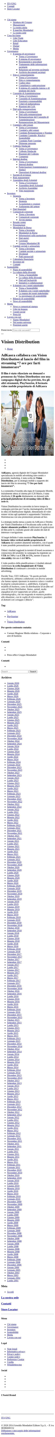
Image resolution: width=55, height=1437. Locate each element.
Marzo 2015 (12, 1036)
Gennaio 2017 (13, 983)
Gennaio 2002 (13, 1278)
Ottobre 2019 (13, 896)
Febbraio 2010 (14, 1196)
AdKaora (11, 611)
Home (10, 349)
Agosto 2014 (13, 1054)
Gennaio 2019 (13, 920)
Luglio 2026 (12, 686)
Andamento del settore (29, 206)
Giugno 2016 (13, 999)
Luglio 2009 (12, 1215)
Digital (16, 46)
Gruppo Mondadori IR (29, 243)
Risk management (21, 177)
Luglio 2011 (12, 1151)
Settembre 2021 (14, 838)
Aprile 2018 (12, 944)
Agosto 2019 (13, 901)
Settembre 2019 (14, 899)
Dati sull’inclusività (28, 280)
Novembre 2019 (14, 893)
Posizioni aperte (20, 325)
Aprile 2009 (12, 1222)
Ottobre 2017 (13, 959)
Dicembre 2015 (14, 1015)
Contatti (10, 6)
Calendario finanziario (23, 259)
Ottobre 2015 (13, 1020)
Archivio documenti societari (32, 72)
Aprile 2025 (12, 725)
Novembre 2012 (14, 1109)
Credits (10, 1362)
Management (19, 25)
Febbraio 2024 (14, 762)
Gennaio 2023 (13, 796)
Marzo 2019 (12, 915)
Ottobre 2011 (13, 1144)
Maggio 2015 (13, 1030)
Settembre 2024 (14, 743)
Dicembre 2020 (14, 862)
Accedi (10, 1292)
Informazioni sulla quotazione (32, 235)
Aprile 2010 (12, 1191)
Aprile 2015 (12, 1033)
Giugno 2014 (13, 1059)
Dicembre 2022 (14, 799)
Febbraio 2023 (14, 793)
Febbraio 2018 (14, 949)
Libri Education (20, 40)
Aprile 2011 (12, 1159)
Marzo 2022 (12, 822)
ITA (9, 3)
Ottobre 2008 (13, 1238)
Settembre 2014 (14, 1051)
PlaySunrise (12, 616)
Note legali (12, 1349)
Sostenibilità (12, 267)
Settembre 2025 (14, 712)
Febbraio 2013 (14, 1101)
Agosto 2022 (13, 809)
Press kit (17, 314)
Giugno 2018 (13, 938)
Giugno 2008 (13, 1249)
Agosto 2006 (13, 1267)
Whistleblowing (14, 1364)
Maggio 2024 (13, 754)
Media (16, 48)
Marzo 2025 (12, 728)
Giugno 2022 (13, 815)
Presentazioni (19, 225)
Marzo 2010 (12, 1194)
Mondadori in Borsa (22, 227)
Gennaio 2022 (13, 828)
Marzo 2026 (12, 696)
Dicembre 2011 (14, 1138)
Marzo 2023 (12, 791)
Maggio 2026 (13, 691)
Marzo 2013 (12, 1099)
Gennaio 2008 (13, 1262)
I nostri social (19, 312)
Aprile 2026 (12, 693)
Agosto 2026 (13, 683)
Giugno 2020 (13, 875)
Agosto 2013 (13, 1086)
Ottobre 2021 (13, 836)
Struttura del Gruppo (22, 22)
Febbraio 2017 (14, 980)
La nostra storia (20, 27)
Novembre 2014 (14, 1046)
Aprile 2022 (12, 820)
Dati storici (24, 238)
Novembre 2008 (14, 1236)
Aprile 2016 (12, 1004)
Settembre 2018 (14, 930)
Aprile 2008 (12, 1254)
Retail (15, 43)
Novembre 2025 (14, 707)
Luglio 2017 (12, 967)
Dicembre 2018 (14, 922)
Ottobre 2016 (13, 991)
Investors (11, 193)
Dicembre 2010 (14, 1170)
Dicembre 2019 (14, 891)
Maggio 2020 (13, 878)
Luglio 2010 (12, 1183)
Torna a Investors (27, 198)
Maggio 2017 (13, 972)
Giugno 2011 (13, 1154)
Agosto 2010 (13, 1180)
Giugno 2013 (13, 1091)
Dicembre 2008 (14, 1233)
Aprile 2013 (12, 1096)
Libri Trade (18, 38)
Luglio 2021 (12, 843)
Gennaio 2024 (13, 765)
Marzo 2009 (12, 1225)
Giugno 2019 (13, 907)
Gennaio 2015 (13, 1041)
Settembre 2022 (14, 807)
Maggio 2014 (13, 1062)
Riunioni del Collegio (29, 154)
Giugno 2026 (13, 688)
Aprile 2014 (12, 1065)
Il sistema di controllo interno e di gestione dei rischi (34, 89)
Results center (19, 222)
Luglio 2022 (12, 812)
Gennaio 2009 (13, 1230)
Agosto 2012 (13, 1117)
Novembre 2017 (14, 957)
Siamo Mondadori (21, 319)
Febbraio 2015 (14, 1038)
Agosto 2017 (13, 965)
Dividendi (23, 254)
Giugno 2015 (13, 1028)
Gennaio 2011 (13, 1167)
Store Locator (13, 9)
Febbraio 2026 (14, 699)
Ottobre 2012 (13, 1112)
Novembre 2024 (14, 738)
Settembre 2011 (14, 1146)
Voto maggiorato (26, 190)
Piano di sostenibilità (22, 269)
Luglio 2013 (12, 1088)
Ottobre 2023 (13, 772)
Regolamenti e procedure (30, 62)
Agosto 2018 (13, 933)
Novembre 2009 (14, 1204)
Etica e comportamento (23, 75)
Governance (12, 51)
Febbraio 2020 (14, 886)
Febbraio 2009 (14, 1228)
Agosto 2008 (13, 1244)
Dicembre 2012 (14, 1107)
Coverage (23, 241)
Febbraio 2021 (14, 857)
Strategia (17, 196)
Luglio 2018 (12, 936)
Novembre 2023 (14, 770)
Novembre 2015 (14, 1017)
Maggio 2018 (13, 941)
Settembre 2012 (14, 1115)
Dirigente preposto (27, 143)
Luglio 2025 (12, 717)
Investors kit (18, 262)
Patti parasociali (26, 256)
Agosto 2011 (13, 1149)
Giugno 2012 (13, 1122)
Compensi (23, 156)
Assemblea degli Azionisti (25, 180)
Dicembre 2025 (14, 704)
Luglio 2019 (12, 904)
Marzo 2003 (12, 1275)
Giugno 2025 (13, 720)
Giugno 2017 (13, 970)
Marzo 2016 (12, 1007)
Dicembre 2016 (14, 986)
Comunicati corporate (23, 212)
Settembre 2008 (14, 1241)
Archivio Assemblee (28, 188)
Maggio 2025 (13, 722)
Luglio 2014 (12, 1057)
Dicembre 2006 (14, 1265)
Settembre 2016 (14, 994)
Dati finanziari (19, 209)
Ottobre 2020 (13, 867)
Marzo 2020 (12, 883)
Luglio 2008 (12, 1246)
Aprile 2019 (12, 912)
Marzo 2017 (12, 978)
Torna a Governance (28, 56)
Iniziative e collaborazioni (31, 283)
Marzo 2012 (12, 1130)
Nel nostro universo (22, 322)
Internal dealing (20, 159)
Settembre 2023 (14, 775)
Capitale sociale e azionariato (26, 246)
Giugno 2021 (13, 846)
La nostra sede (19, 33)
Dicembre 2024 (14, 736)
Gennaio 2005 (13, 1270)
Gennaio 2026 (13, 701)
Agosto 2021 (13, 841)
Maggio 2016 (13, 1001)
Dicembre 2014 (14, 1044)
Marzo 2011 (12, 1162)
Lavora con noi (14, 317)
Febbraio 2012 (14, 1133)
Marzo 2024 (12, 759)
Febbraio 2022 (14, 825)
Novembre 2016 (14, 988)
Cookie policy (13, 1357)
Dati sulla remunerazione (24, 109)
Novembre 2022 (14, 801)
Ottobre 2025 (13, 709)
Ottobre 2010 (13, 1175)
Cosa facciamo (14, 35)
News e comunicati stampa (25, 306)
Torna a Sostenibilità (28, 275)
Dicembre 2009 (14, 1201)
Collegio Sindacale (21, 146)
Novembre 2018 (14, 925)
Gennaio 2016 (13, 1012)
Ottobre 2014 (13, 1049)
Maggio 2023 (13, 786)
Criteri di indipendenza (29, 104)
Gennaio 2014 (13, 1072)
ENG (13, 3)
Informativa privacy (16, 1351)
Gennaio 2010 (13, 1199)
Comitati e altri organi (23, 125)
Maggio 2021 (13, 849)
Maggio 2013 (13, 1094)
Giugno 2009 (13, 1217)
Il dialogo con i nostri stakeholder (28, 285)
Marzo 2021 (12, 854)
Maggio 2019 (13, 909)
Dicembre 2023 (14, 767)
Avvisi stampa (25, 219)
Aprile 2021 (12, 851)
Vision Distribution (16, 622)
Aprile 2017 (12, 975)
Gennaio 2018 (13, 951)
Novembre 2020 (14, 865)
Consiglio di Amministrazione (26, 93)
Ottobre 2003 (13, 1272)
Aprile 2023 (12, 788)
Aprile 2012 (12, 1128)
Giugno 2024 (13, 751)
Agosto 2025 (13, 715)
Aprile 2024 (12, 757)
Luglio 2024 (12, 749)
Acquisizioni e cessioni (29, 204)
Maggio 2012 (13, 1125)
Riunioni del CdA (27, 106)
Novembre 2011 (14, 1141)
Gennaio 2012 (13, 1136)
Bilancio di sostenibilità (23, 298)
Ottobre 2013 (13, 1080)
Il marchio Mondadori (23, 30)
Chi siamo (11, 19)
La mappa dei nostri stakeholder (33, 293)
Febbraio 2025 (14, 730)
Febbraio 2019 (14, 917)
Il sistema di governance (24, 54)
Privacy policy (13, 1354)
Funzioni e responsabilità (30, 101)
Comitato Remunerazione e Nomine (35, 133)
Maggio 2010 (13, 1188)
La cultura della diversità (24, 272)
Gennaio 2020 (13, 888)
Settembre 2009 (14, 1209)
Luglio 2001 (12, 1280)
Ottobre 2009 (13, 1207)
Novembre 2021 (14, 833)
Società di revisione (22, 175)
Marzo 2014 (12, 1067)
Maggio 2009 (13, 1220)
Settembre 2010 (14, 1178)
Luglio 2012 (12, 1120)
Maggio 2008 (13, 1251)
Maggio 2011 (13, 1157)
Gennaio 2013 (13, 1104)
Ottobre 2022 (13, 804)
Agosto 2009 (13, 1212)
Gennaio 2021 (13, 859)
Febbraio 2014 (14, 1070)
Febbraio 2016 (14, 1009)
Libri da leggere (20, 309)
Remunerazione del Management (34, 122)
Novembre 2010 (14, 1172)
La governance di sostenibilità (32, 296)
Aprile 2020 (12, 880)
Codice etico (24, 83)
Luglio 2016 (12, 996)
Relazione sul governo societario (34, 69)
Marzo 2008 (12, 1257)
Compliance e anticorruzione (32, 85)
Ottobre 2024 (13, 741)
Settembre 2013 (14, 1083)
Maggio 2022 (13, 817)
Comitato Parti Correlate (30, 140)
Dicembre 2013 (14, 1075)
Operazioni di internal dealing (32, 172)
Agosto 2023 (13, 778)
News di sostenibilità (22, 301)
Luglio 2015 (12, 1025)
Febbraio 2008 (14, 1259)
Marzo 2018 (12, 946)
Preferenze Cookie (15, 1359)
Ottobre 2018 (13, 928)
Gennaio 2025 (13, 733)
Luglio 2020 (12, 872)
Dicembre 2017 (14, 954)
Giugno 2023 (13, 783)
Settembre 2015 (14, 1022)
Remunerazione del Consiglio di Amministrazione (34, 118)
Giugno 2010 (13, 1186)
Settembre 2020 (14, 870)
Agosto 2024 (13, 746)
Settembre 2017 (14, 962)
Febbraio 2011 (13, 1165)
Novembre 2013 (14, 1078)
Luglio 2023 (12, 780)
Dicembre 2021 (14, 830)
